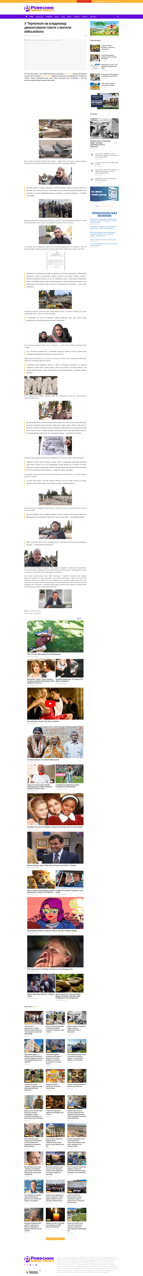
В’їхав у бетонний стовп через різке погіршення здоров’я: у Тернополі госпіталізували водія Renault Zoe (76, 1227)
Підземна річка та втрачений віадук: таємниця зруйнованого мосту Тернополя (76, 1029)
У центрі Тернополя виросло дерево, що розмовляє (76, 1085)
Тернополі (68, 74)
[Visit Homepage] (39, 9)
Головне (30, 613)
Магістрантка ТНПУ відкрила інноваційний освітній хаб (110, 75)
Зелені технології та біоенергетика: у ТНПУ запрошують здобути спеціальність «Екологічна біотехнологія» (75, 1198)
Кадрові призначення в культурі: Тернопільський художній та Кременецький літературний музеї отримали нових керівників (76, 1114)
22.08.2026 (27, 1036)
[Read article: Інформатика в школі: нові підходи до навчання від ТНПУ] (95, 67)
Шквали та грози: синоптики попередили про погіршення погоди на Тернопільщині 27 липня (76, 1254)
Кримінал (77, 16)
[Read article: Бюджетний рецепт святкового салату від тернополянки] (55, 1076)
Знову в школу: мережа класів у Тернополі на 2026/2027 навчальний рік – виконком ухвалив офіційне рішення (107, 171)
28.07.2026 (49, 1259)
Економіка (93, 16)
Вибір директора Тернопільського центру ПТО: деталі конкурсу (105, 179)
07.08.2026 (70, 1088)
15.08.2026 (70, 1062)
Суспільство (39, 16)
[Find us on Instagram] (100, 1)
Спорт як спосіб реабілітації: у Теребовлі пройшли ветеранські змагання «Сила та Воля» (55, 1029)
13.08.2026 (27, 1092)
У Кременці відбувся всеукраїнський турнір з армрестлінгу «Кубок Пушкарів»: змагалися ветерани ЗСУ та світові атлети (53, 1059)
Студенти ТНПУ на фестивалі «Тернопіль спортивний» (108, 47)
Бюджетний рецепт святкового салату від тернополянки (53, 1086)
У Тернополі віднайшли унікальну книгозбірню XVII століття (54, 1112)
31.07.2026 (70, 1174)
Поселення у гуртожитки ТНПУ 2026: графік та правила (106, 163)
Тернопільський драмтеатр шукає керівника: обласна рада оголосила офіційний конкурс (54, 1254)
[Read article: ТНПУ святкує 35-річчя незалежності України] (95, 86)
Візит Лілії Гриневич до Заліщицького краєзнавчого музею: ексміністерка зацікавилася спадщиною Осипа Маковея (33, 1142)
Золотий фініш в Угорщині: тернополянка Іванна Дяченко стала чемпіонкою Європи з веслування (32, 1197)
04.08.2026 (70, 1120)
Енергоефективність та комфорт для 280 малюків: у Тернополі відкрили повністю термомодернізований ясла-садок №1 (33, 1058)
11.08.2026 (49, 1090)
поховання (38, 613)
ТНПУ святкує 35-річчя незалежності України (108, 84)
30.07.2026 (49, 1203)
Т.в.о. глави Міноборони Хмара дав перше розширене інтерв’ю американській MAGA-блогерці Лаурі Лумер (33, 1254)
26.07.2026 (70, 1259)
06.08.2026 (27, 1120)
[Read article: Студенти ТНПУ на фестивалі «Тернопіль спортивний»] (95, 48)
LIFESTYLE (49, 16)
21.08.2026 (70, 1034)
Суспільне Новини (35, 611)
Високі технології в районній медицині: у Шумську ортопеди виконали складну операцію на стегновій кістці (76, 1169)
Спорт (63, 16)
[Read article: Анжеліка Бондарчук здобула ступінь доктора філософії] (95, 57)
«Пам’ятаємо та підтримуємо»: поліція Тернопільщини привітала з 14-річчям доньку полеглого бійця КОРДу (33, 1030)
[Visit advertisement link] (104, 28)
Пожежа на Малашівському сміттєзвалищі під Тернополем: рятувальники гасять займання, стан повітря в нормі (76, 1142)
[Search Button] (118, 17)
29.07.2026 (49, 1229)
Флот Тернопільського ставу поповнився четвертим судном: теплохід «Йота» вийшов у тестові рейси (76, 1057)
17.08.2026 (49, 1066)
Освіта (57, 16)
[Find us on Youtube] (102, 1)
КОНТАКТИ (37, 1)
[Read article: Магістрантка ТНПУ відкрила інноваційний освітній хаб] (95, 77)
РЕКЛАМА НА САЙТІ (29, 1)
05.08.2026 (49, 1116)
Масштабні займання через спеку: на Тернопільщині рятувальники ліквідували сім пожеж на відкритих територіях (54, 1170)
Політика (84, 16)
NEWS (31, 16)
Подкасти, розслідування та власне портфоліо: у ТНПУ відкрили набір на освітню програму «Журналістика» (55, 1197)
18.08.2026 (27, 1064)
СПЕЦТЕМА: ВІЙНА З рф (85, 1)
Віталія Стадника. (46, 76)
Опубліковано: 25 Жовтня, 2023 (32, 35)
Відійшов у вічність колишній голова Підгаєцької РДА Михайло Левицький (55, 1225)
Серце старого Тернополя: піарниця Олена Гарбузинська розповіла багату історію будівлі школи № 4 (55, 1142)
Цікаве (69, 16)
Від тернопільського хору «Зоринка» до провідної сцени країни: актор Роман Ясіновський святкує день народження (32, 1170)
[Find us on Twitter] (96, 1)
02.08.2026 (49, 1148)
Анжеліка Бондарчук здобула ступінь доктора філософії (108, 57)
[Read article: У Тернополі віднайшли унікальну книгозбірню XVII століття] (55, 1102)
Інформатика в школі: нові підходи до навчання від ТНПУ (109, 66)
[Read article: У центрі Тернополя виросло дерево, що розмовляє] (76, 1076)
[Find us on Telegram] (98, 1)
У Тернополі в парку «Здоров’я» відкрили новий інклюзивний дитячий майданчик (33, 1087)
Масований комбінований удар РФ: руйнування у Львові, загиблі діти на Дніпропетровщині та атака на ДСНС (33, 1227)
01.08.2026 (49, 1176)
